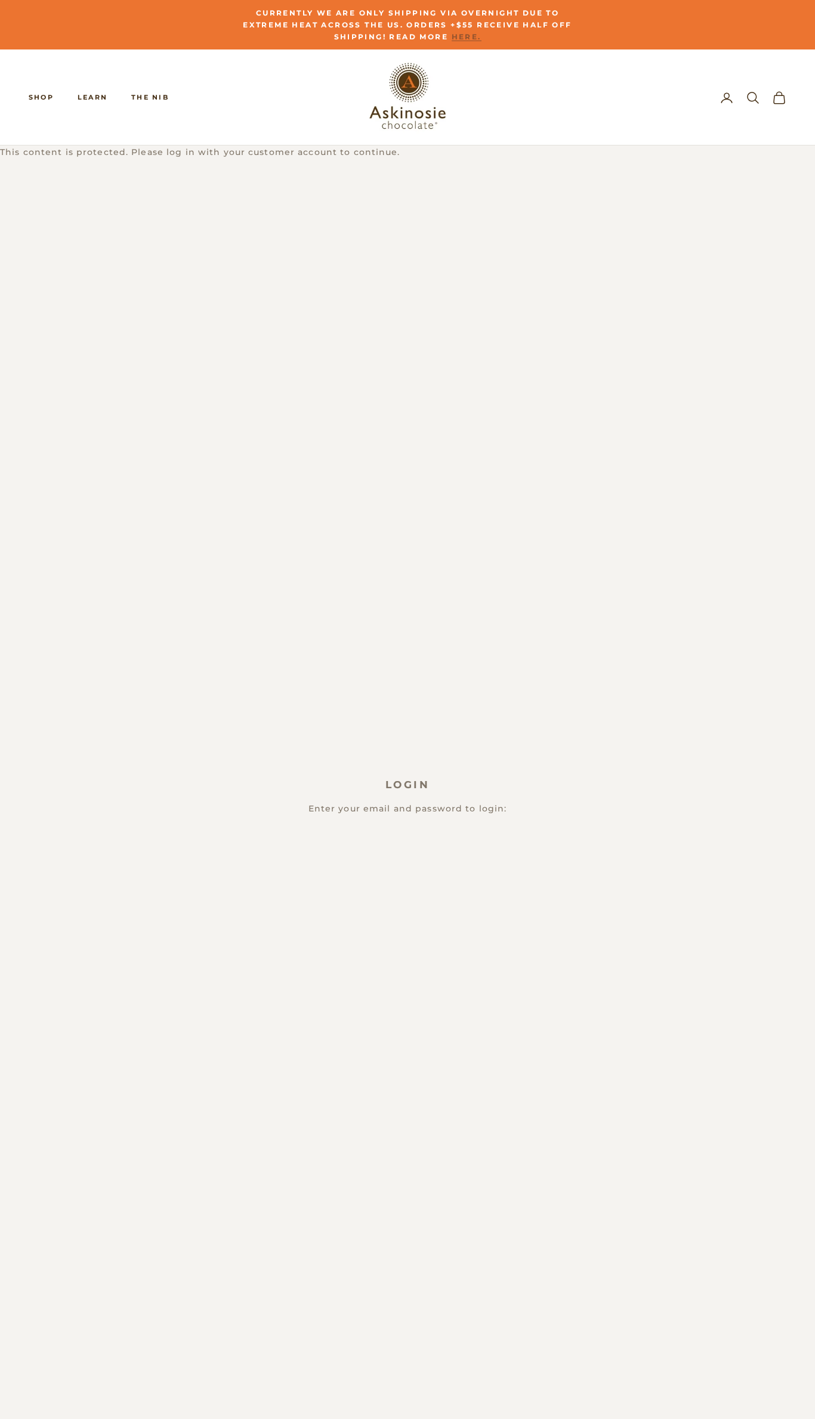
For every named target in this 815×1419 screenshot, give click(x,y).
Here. (466, 36)
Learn (92, 97)
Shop (41, 97)
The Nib (150, 97)
